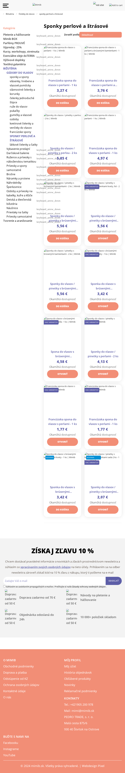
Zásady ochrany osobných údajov (89, 586)
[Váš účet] (98, 4)
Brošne (11, 174)
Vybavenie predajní (18, 149)
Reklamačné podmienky (80, 691)
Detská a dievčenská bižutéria (19, 202)
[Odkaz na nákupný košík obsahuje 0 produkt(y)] (116, 4)
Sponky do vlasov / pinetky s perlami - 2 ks (103, 354)
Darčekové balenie (18, 153)
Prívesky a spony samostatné (17, 168)
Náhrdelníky (14, 182)
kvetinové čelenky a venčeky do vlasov (21, 125)
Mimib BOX (10, 39)
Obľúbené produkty (77, 679)
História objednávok (78, 672)
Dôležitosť (101, 34)
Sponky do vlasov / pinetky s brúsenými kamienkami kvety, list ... (103, 218)
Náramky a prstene (18, 178)
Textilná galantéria (14, 64)
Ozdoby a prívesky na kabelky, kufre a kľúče (19, 193)
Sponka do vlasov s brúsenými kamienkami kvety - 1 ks (103, 286)
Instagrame (11, 749)
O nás (7, 697)
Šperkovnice (14, 187)
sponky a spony (19, 77)
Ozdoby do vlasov (20, 73)
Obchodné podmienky (18, 666)
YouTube (9, 755)
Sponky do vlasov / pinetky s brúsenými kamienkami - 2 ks (62, 218)
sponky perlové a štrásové (22, 138)
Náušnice (12, 208)
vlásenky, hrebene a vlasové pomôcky (22, 83)
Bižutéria (10, 68)
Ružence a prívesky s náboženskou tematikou (21, 159)
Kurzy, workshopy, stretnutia (21, 51)
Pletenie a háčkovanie (16, 34)
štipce (13, 102)
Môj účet (70, 666)
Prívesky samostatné (19, 216)
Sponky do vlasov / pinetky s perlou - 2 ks (62, 150)
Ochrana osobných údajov (21, 685)
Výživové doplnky (14, 60)
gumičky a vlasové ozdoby (21, 117)
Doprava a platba (15, 672)
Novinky (69, 685)
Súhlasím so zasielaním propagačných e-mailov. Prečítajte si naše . (56, 586)
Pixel (101, 766)
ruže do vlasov (18, 106)
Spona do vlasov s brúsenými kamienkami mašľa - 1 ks (62, 354)
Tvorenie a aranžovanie (17, 221)
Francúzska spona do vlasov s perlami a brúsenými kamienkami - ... (103, 83)
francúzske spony (20, 132)
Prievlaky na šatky (17, 212)
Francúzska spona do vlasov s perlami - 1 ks (62, 83)
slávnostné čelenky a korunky (22, 92)
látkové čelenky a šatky (23, 144)
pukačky (15, 111)
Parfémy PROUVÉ (14, 43)
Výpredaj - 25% (12, 47)
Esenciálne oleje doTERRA (19, 56)
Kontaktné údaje (14, 691)
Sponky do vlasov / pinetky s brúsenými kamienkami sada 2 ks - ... (103, 489)
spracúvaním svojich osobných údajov (46, 567)
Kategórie (9, 28)
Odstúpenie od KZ (15, 679)
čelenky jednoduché (22, 98)
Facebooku (10, 743)
